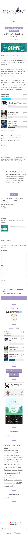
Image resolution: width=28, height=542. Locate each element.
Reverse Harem (14, 470)
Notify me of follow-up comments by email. (12, 290)
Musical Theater (17, 461)
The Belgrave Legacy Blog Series (13, 480)
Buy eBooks (14, 374)
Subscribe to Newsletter (14, 371)
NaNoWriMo (16, 159)
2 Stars (8, 445)
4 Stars (18, 445)
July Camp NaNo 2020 (9, 459)
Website (3, 280)
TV (4, 483)
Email (3, 273)
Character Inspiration (8, 450)
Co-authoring (15, 450)
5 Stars (6, 448)
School (14, 473)
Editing (17, 455)
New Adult (22, 159)
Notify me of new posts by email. (12, 293)
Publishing (18, 467)
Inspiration (21, 457)
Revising (20, 470)
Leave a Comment (18, 160)
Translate (19, 533)
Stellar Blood (14, 30)
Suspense (12, 475)
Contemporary (15, 452)
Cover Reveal (6, 455)
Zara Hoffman (6, 157)
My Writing (8, 28)
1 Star (5, 445)
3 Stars (12, 445)
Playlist (14, 467)
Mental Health (19, 459)
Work (14, 483)
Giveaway (10, 457)
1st (7, 73)
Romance (3, 160)
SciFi (7, 160)
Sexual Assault (7, 475)
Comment (4, 250)
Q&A (5, 470)
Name (3, 265)
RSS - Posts (8, 497)
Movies (8, 461)
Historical (16, 457)
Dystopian (12, 455)
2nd (12, 73)
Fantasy (6, 457)
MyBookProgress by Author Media (8, 130)
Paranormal (8, 467)
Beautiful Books (15, 448)
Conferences (6, 452)
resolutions (9, 470)
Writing (11, 160)
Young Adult (8, 486)
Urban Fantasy (9, 483)
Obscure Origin (18, 28)
